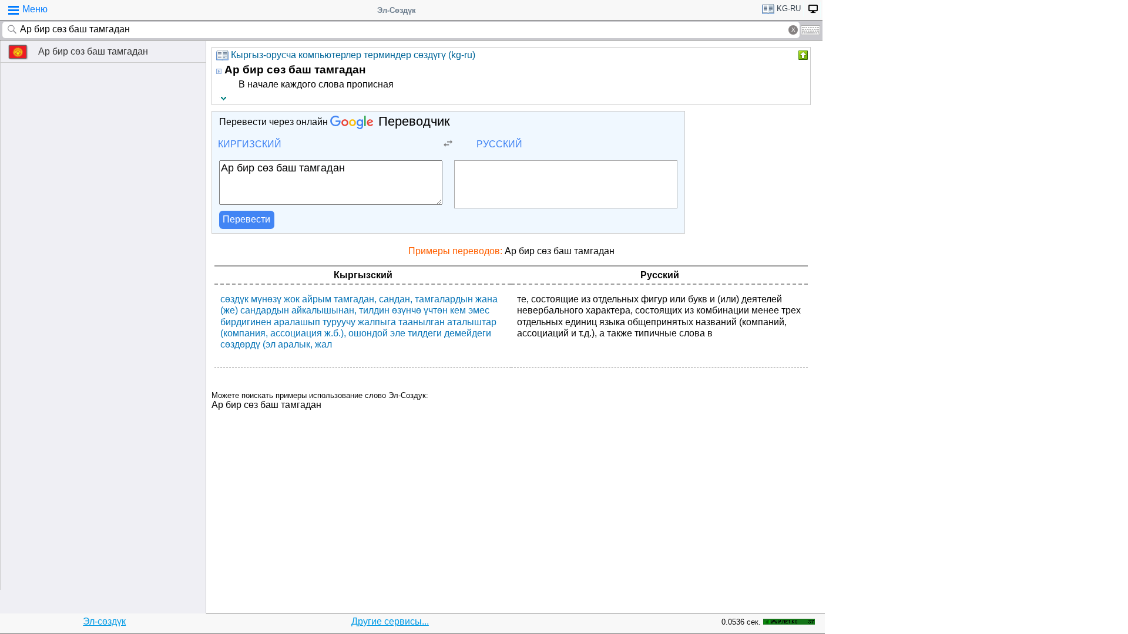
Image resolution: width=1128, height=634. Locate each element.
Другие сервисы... (390, 621)
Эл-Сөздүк (396, 10)
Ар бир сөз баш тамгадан (93, 51)
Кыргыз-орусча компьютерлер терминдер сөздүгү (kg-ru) (353, 55)
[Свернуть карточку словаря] (802, 55)
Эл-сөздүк (104, 621)
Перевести (246, 219)
